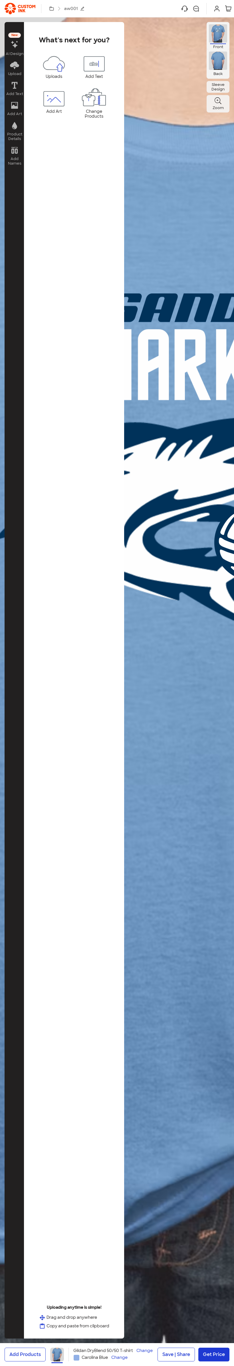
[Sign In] (217, 8)
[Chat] (196, 8)
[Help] (184, 8)
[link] (20, 8)
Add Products (25, 1354)
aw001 (71, 8)
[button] (14, 44)
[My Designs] (51, 8)
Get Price (214, 1354)
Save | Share (176, 1354)
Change (144, 1350)
